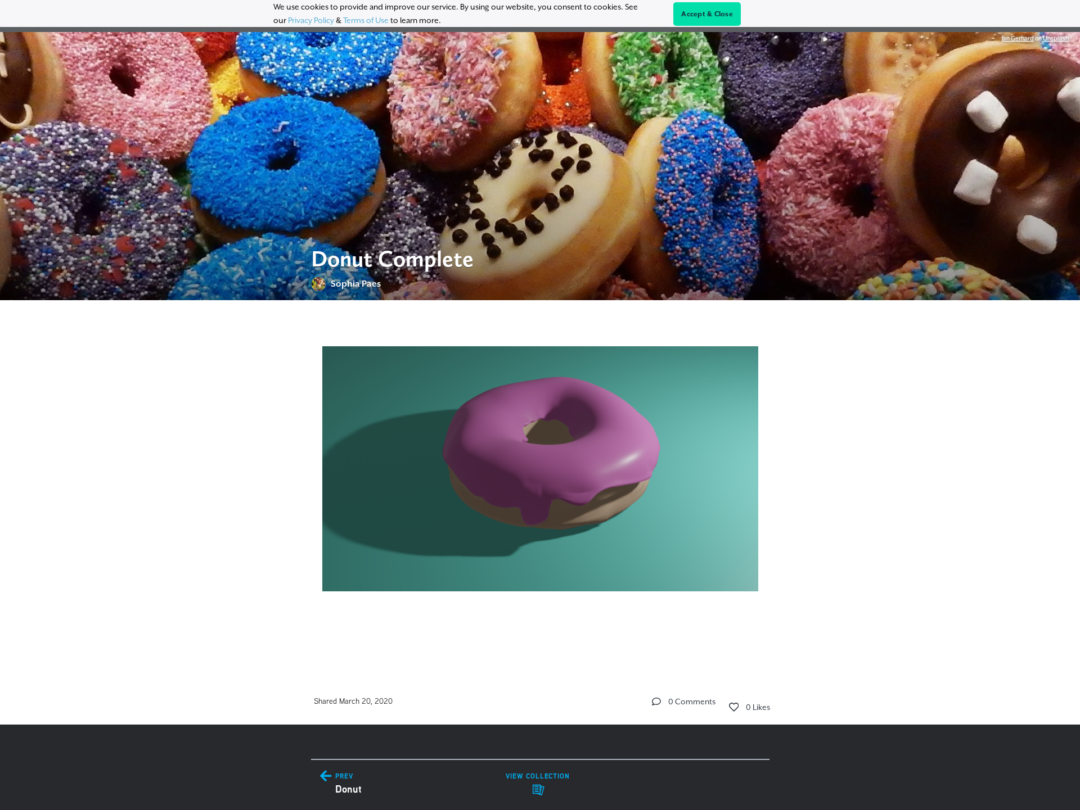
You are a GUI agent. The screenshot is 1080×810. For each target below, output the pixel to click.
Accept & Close (707, 14)
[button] (656, 701)
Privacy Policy (311, 20)
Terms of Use (366, 20)
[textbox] (540, 481)
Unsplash (1055, 38)
